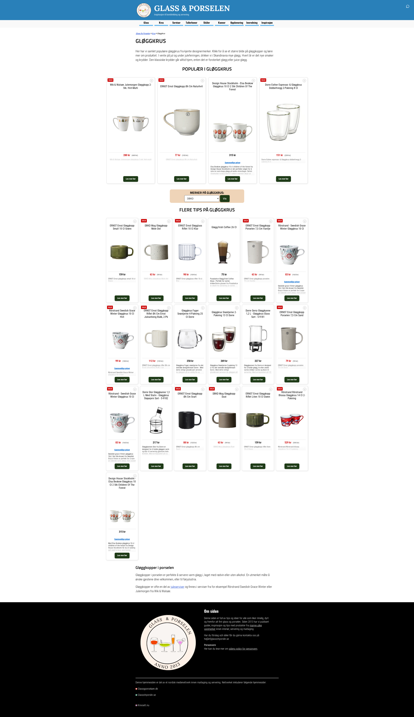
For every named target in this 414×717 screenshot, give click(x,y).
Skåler (206, 22)
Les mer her (131, 179)
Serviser (176, 22)
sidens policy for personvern (243, 648)
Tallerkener (191, 22)
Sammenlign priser (232, 162)
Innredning (252, 22)
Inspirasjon (267, 22)
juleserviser (177, 587)
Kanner (221, 22)
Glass (146, 22)
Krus (161, 22)
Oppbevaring (236, 22)
